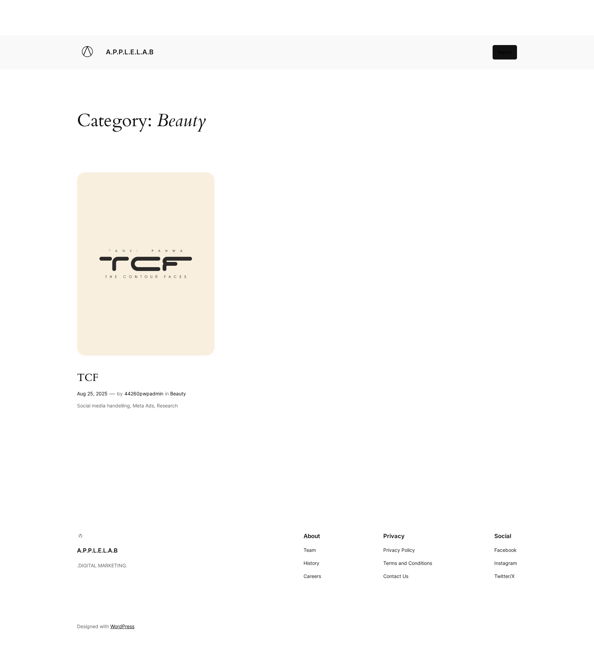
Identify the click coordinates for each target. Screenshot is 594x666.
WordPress (122, 626)
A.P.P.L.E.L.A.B (130, 52)
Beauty (178, 393)
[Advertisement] (206, 17)
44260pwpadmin (143, 393)
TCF (87, 378)
